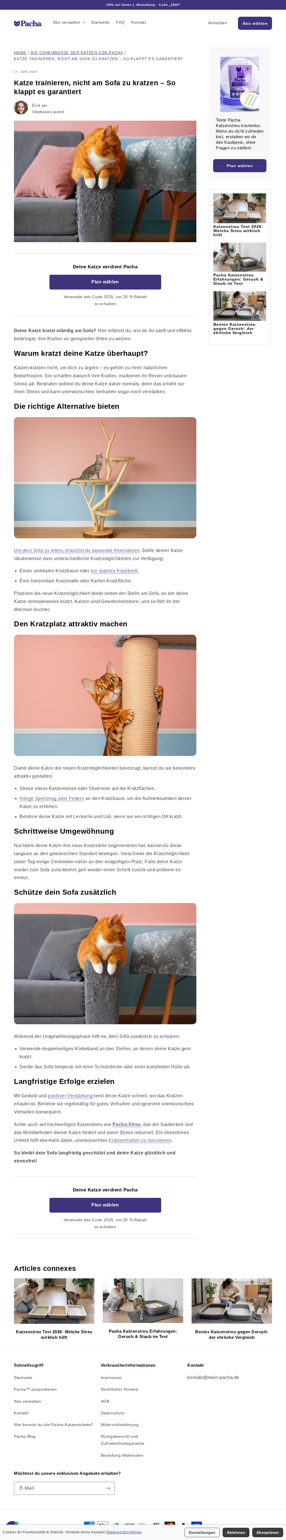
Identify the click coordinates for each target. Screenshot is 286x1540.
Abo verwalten (27, 1401)
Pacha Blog (25, 1436)
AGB (105, 1401)
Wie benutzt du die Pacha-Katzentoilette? (54, 1424)
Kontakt (21, 1413)
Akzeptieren (267, 1532)
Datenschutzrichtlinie (124, 1532)
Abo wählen (255, 23)
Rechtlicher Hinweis (120, 1389)
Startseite (23, 1377)
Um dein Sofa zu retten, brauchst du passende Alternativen (76, 550)
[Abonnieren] (108, 1488)
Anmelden (217, 23)
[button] (69, 22)
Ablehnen (236, 1532)
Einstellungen (202, 1532)
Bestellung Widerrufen (122, 1455)
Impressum (111, 1377)
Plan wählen (105, 281)
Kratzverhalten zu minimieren (140, 1140)
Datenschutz (113, 1413)
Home (20, 53)
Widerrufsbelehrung (120, 1424)
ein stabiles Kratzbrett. (115, 570)
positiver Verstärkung (70, 1095)
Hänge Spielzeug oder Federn (52, 798)
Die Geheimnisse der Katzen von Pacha (77, 53)
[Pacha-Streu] (105, 538)
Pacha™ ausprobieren (35, 1389)
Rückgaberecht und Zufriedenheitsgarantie (122, 1440)
